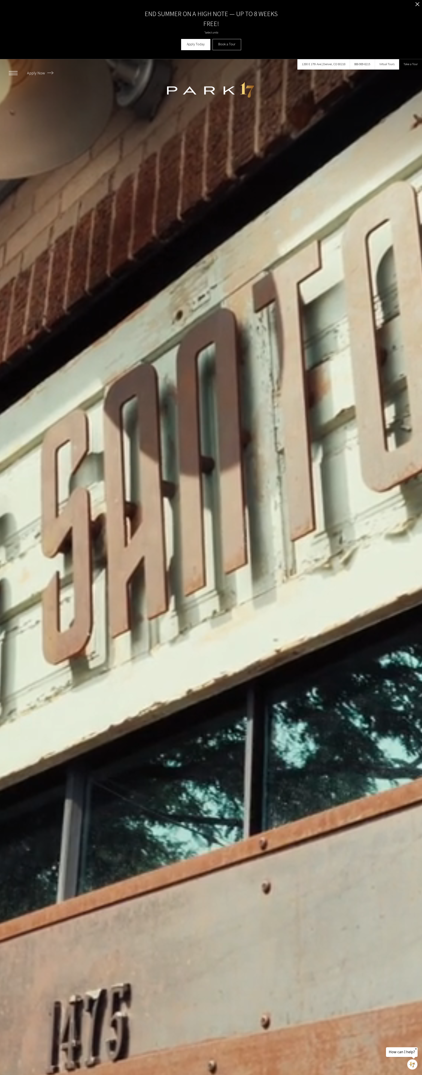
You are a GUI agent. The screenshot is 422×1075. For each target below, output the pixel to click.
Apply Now (36, 72)
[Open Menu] (13, 73)
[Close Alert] (417, 5)
